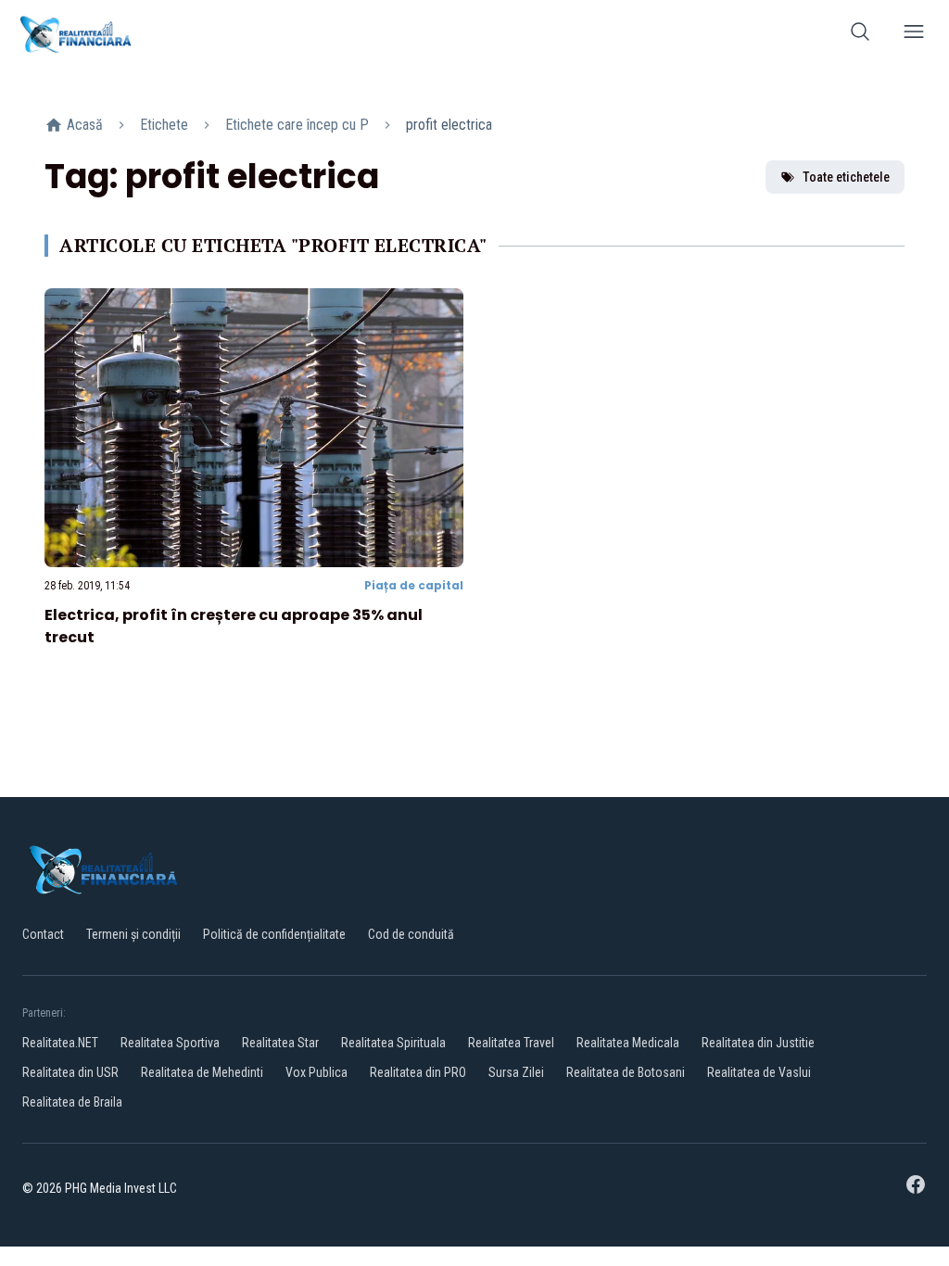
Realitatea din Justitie (758, 1042)
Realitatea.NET (60, 1042)
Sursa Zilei (516, 1072)
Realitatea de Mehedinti (202, 1072)
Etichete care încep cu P (297, 124)
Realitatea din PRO (418, 1072)
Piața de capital (413, 585)
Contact (43, 934)
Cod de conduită (411, 934)
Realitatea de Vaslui (759, 1072)
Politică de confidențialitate (274, 934)
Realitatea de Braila (72, 1102)
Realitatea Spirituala (393, 1042)
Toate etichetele (846, 177)
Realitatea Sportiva (170, 1042)
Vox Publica (316, 1072)
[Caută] (860, 35)
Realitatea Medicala (627, 1042)
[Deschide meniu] (913, 34)
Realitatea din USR (70, 1072)
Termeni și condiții (133, 934)
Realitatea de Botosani (625, 1072)
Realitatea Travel (511, 1042)
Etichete (164, 124)
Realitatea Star (280, 1042)
